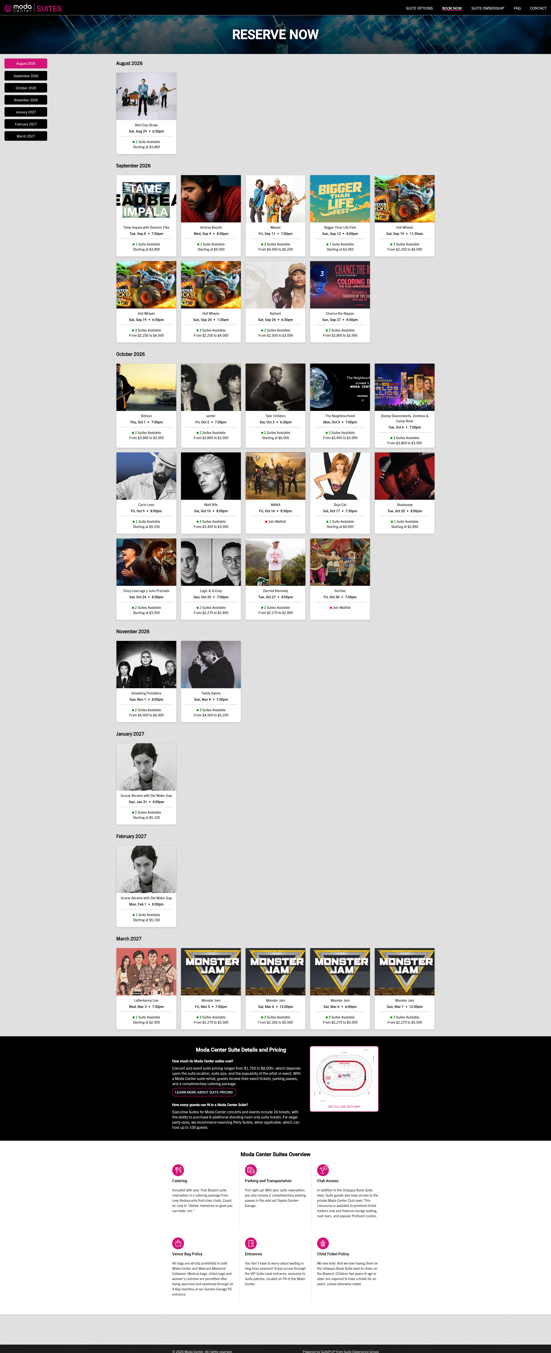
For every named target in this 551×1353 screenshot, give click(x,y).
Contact (538, 8)
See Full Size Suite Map (344, 1106)
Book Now (452, 8)
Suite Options (419, 8)
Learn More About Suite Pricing (204, 1092)
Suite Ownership (487, 8)
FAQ (517, 8)
